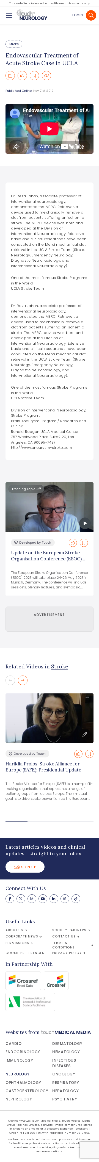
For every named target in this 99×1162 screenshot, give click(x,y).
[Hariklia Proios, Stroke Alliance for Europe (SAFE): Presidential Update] (50, 718)
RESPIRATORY (65, 1082)
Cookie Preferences (25, 953)
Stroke (14, 44)
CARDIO (13, 1043)
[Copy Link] (46, 75)
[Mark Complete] (22, 75)
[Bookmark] (34, 75)
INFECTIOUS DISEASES (64, 1063)
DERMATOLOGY (67, 1043)
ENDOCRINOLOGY (23, 1052)
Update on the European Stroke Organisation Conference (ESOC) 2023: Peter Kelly (46, 559)
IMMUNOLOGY (19, 1060)
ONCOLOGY (63, 1074)
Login (77, 15)
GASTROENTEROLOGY (27, 1091)
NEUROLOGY (18, 1074)
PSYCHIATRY (64, 1099)
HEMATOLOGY (66, 1052)
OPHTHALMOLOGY (23, 1082)
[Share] (10, 75)
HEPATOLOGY (65, 1091)
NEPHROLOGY (19, 1099)
